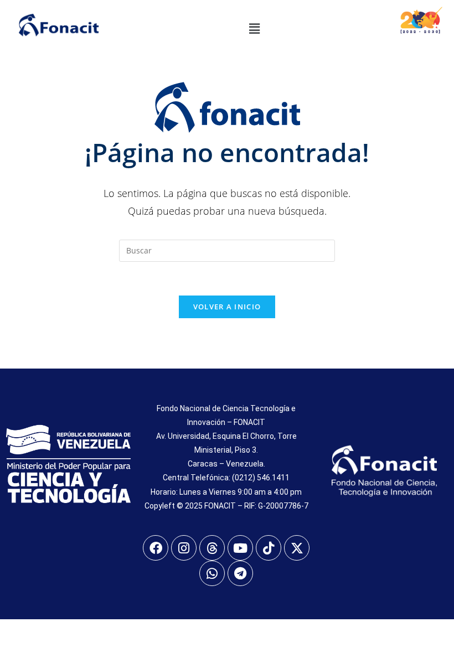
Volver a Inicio (227, 307)
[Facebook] (155, 548)
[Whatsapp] (212, 573)
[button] (254, 28)
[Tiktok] (268, 548)
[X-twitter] (296, 548)
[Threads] (212, 548)
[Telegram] (240, 573)
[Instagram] (184, 548)
